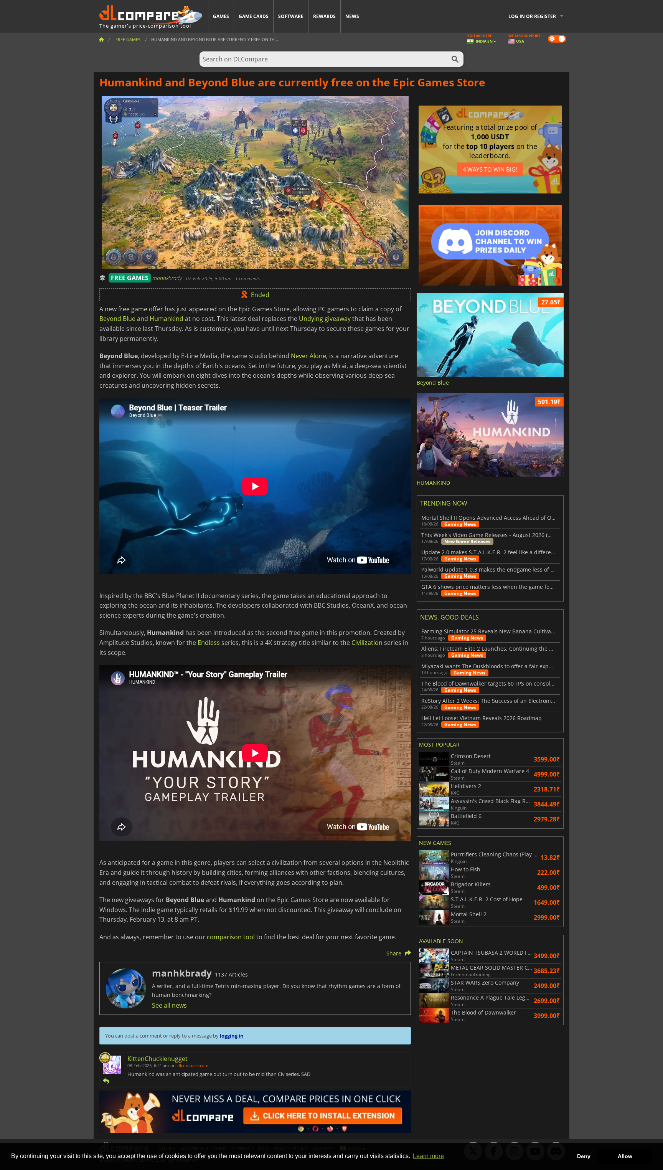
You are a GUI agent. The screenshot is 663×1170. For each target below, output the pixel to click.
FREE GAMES (129, 278)
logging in (232, 1035)
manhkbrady (167, 278)
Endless (209, 642)
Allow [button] (625, 1156)
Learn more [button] (428, 1156)
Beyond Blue (117, 318)
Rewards (324, 16)
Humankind (166, 318)
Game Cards (254, 16)
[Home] (101, 39)
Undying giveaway (325, 318)
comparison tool (231, 937)
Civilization (367, 642)
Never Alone (308, 356)
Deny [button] (583, 1156)
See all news (169, 1005)
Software (290, 16)
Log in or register (532, 16)
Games (221, 16)
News (352, 16)
